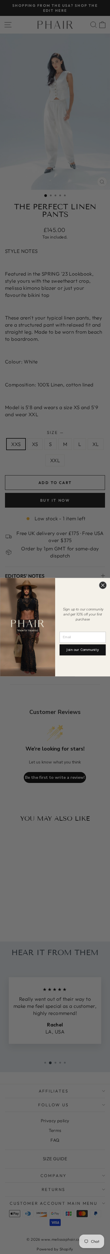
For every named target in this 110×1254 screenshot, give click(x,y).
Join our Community (83, 650)
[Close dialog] (102, 585)
